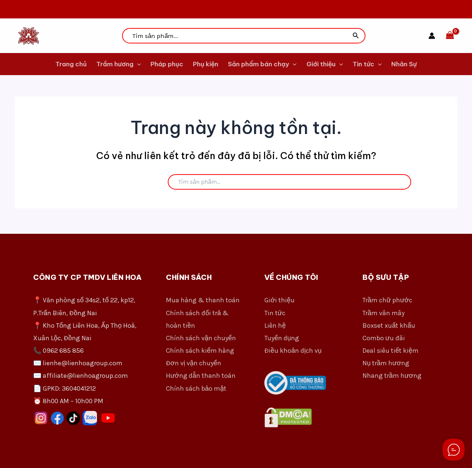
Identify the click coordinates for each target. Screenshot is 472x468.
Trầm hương (114, 64)
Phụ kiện (205, 64)
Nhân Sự (404, 64)
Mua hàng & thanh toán (203, 300)
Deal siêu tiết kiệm (390, 350)
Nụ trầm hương (385, 363)
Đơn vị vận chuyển (193, 363)
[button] (356, 36)
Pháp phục (166, 64)
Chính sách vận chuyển (201, 338)
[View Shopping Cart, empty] (449, 35)
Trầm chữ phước (387, 300)
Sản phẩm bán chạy (258, 64)
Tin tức (363, 64)
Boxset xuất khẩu (388, 325)
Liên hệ (275, 325)
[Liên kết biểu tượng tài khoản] (431, 35)
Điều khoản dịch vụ (293, 350)
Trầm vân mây (383, 313)
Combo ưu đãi (383, 338)
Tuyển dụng (281, 338)
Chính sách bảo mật (196, 388)
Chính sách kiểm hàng (200, 350)
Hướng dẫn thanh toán (201, 376)
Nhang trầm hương (391, 376)
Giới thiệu (321, 64)
